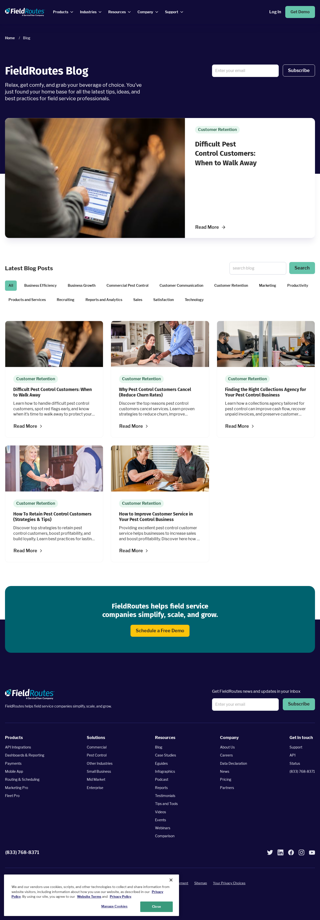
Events (160, 820)
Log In (275, 12)
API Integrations (18, 747)
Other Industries (99, 763)
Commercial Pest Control (127, 285)
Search (302, 267)
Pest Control (96, 755)
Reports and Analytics (104, 300)
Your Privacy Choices (229, 883)
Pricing (225, 779)
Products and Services (27, 300)
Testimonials (165, 796)
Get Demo (300, 12)
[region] (91, 895)
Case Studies (165, 755)
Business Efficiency (40, 285)
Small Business (99, 771)
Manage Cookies (114, 906)
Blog (158, 747)
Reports (161, 787)
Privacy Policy (120, 896)
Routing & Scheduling (22, 779)
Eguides (161, 763)
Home (10, 38)
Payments (13, 763)
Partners (227, 787)
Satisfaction (163, 300)
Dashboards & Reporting (24, 755)
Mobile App (14, 771)
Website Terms (89, 896)
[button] (299, 70)
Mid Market (96, 779)
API (293, 755)
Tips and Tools (166, 804)
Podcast (161, 779)
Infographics (165, 771)
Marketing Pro (16, 787)
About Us (227, 747)
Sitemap (200, 883)
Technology (194, 300)
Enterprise (95, 787)
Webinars (162, 828)
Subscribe (299, 70)
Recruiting (65, 300)
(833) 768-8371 (302, 771)
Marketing (267, 285)
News (224, 771)
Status (295, 763)
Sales (137, 300)
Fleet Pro (12, 796)
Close (156, 906)
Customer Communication (181, 285)
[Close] (171, 880)
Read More (207, 227)
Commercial (96, 747)
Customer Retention (231, 285)
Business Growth (82, 285)
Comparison (164, 836)
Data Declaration (233, 763)
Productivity (297, 285)
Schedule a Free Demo (160, 631)
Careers (226, 755)
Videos (160, 812)
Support (296, 747)
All (10, 285)
